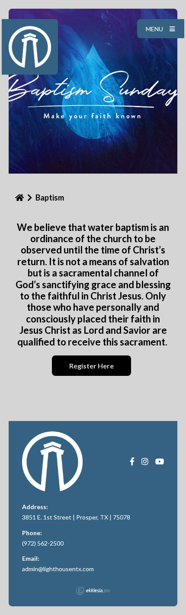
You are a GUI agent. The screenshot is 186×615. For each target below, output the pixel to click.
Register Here (91, 366)
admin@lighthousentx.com (58, 568)
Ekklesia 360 (93, 590)
